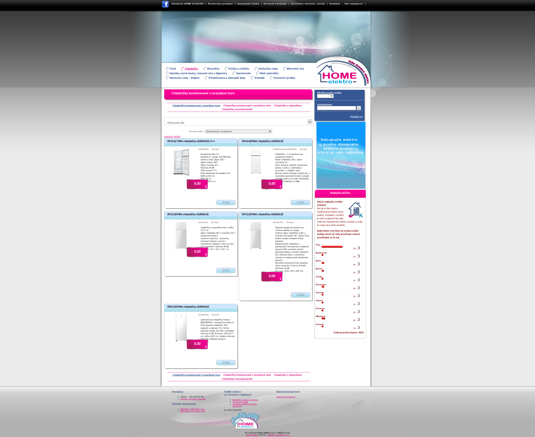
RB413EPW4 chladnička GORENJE (188, 306)
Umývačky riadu (268, 68)
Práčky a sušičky (238, 68)
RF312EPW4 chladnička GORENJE (262, 214)
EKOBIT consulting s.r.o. (278, 435)
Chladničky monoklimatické (237, 109)
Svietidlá (259, 77)
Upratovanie (243, 73)
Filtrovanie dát (175, 122)
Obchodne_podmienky (192, 409)
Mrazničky (213, 68)
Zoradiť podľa (196, 131)
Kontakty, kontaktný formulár (192, 399)
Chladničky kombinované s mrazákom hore (203, 93)
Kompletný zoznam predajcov (245, 400)
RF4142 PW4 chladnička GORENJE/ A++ (191, 141)
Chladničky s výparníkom (288, 105)
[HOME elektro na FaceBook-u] (165, 5)
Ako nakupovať (354, 4)
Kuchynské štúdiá (248, 4)
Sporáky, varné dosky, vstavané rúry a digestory (198, 73)
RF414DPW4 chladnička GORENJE (263, 141)
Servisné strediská (275, 4)
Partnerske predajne (220, 4)
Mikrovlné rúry (295, 68)
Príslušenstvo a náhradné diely (227, 77)
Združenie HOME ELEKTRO (188, 4)
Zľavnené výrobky (284, 77)
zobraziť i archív (172, 136)
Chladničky (191, 68)
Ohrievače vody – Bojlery (184, 77)
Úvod (172, 68)
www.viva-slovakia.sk (285, 397)
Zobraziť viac (225, 202)
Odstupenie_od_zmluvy (192, 411)
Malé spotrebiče (269, 73)
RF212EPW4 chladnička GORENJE (188, 214)
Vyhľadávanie (324, 104)
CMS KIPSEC (252, 435)
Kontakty (335, 4)
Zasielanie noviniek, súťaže (308, 4)
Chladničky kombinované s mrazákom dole (247, 105)
